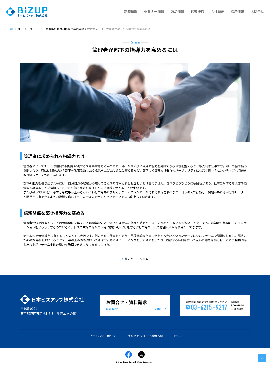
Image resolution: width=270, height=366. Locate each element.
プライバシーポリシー (104, 336)
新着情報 (131, 11)
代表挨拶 (197, 11)
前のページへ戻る (136, 259)
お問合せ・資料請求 (133, 305)
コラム (176, 336)
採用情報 (237, 11)
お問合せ (257, 11)
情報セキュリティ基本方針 (145, 336)
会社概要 (217, 11)
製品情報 (177, 11)
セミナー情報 (154, 11)
